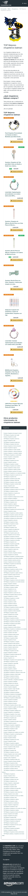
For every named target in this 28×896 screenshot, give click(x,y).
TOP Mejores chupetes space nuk (11, 532)
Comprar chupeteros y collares (11, 636)
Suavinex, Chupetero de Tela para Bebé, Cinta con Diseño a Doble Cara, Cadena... (13, 164)
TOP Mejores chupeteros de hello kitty (12, 563)
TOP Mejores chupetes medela (11, 587)
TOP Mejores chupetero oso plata (11, 755)
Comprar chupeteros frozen (10, 639)
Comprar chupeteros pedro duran (11, 634)
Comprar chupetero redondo (10, 583)
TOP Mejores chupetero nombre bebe (12, 484)
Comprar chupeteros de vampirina (11, 505)
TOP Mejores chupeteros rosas (11, 661)
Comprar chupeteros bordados (11, 699)
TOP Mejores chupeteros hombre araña (13, 764)
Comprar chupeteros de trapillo (11, 813)
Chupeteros (15, 9)
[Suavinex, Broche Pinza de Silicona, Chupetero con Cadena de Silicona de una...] (14, 243)
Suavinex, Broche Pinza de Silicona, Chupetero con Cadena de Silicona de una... (14, 252)
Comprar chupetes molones (10, 719)
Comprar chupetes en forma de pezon (12, 446)
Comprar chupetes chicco (9, 775)
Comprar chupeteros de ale (10, 507)
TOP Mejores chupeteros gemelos (11, 677)
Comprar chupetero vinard (10, 525)
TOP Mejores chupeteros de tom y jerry (13, 824)
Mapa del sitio (14, 893)
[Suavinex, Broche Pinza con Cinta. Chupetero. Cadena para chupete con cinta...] (14, 273)
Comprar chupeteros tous (9, 665)
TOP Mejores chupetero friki (10, 784)
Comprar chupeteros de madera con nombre (14, 732)
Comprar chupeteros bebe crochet (11, 571)
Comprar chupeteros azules (10, 436)
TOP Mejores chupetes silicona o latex (12, 705)
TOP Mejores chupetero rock (10, 502)
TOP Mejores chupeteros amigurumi (12, 821)
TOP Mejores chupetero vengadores (12, 725)
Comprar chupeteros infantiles (10, 681)
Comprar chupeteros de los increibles (12, 561)
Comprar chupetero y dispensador (11, 783)
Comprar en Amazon (17, 141)
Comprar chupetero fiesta (9, 730)
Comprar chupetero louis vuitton (11, 793)
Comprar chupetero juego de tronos (12, 574)
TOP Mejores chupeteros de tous (11, 460)
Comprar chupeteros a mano (10, 590)
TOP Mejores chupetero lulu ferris (11, 444)
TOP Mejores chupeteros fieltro (11, 638)
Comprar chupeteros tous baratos (11, 609)
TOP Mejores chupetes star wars (11, 779)
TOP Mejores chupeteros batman (11, 676)
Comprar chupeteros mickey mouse (12, 467)
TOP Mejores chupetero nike (10, 797)
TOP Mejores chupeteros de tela (11, 650)
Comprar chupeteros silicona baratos (12, 610)
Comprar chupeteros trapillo (10, 735)
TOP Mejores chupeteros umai (11, 777)
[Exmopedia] (6, 3)
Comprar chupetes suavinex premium (12, 560)
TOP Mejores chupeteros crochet (11, 585)
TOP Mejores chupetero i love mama (12, 714)
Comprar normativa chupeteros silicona (12, 552)
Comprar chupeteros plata (10, 600)
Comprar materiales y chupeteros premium (13, 679)
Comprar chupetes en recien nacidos (12, 449)
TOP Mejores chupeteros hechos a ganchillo (14, 607)
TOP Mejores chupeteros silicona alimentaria (14, 831)
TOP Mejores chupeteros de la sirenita (12, 819)
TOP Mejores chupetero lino (10, 476)
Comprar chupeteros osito (9, 748)
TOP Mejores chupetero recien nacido (12, 482)
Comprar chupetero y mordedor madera (13, 453)
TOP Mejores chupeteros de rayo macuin (13, 516)
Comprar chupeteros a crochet (11, 596)
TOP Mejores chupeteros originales (12, 726)
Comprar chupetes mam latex (10, 632)
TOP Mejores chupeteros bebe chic (12, 759)
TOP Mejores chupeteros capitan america (13, 572)
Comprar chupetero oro (9, 657)
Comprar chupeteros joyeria (10, 723)
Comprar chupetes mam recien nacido (12, 754)
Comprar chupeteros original (10, 503)
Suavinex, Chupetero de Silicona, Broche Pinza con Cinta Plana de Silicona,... (14, 223)
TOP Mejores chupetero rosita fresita (12, 674)
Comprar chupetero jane (9, 485)
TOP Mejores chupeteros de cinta (11, 739)
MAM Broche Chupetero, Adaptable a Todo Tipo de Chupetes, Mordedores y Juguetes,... (12, 373)
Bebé (9, 9)
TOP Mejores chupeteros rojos (11, 806)
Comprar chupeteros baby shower (11, 746)
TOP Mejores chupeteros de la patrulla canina (14, 659)
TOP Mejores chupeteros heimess (11, 536)
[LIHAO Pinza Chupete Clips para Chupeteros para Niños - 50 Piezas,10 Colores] (14, 393)
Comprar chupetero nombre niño (11, 630)
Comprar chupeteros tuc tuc (10, 589)
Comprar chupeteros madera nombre (12, 469)
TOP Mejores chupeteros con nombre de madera (15, 808)
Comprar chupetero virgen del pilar (11, 688)
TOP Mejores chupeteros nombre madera (13, 513)
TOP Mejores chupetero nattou (11, 545)
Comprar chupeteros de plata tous (11, 529)
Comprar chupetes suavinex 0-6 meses (12, 471)
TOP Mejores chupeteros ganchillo (11, 543)
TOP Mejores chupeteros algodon (11, 743)
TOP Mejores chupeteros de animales (12, 715)
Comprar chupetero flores (9, 826)
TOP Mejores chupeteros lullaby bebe (12, 697)
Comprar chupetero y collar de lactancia (13, 451)
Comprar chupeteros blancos (10, 648)
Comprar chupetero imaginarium (11, 804)
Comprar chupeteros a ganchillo (11, 663)
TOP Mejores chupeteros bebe (11, 763)
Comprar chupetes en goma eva (11, 549)
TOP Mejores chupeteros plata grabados (13, 744)
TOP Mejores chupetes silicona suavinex (13, 594)
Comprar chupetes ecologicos (10, 498)
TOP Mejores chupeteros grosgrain (12, 828)
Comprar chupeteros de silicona (11, 683)
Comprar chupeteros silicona (10, 603)
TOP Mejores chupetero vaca (10, 656)
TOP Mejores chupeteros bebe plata (12, 621)
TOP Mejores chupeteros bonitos (11, 618)
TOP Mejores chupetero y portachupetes (13, 734)
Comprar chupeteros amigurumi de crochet (13, 496)
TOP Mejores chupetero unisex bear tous (13, 792)
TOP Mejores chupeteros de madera (12, 465)
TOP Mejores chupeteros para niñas (12, 478)
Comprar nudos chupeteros (10, 757)
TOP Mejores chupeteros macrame (12, 547)
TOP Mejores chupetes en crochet (11, 598)
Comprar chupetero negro (9, 551)
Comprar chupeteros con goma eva (12, 493)
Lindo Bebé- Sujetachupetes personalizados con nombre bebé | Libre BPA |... (13, 194)
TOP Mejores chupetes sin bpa (11, 522)
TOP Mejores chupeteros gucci (11, 822)
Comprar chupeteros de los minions (12, 534)
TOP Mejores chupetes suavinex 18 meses (13, 514)
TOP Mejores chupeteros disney (11, 487)
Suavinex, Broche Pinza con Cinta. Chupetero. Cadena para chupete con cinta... (13, 282)
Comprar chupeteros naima (10, 511)
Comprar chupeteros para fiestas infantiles (13, 558)
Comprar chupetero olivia (9, 458)
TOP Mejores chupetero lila (10, 750)
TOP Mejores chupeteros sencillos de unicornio (14, 619)
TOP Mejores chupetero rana (10, 578)
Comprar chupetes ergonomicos (11, 647)
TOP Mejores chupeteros (9, 773)
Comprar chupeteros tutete (10, 741)
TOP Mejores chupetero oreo (10, 527)
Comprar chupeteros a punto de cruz (12, 592)
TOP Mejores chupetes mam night (11, 435)
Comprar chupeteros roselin (10, 601)
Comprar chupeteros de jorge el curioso (13, 433)
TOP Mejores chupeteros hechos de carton (13, 812)
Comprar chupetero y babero (10, 668)
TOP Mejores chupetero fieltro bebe (12, 766)
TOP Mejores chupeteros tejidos (11, 790)
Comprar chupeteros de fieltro (10, 605)
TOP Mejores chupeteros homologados (12, 694)
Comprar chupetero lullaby (10, 625)
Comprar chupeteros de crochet (11, 614)
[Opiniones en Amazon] (14, 401)
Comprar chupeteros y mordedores (12, 712)
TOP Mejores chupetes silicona (11, 768)
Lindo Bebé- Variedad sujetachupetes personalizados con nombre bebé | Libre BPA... (13, 342)
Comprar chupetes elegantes (10, 686)
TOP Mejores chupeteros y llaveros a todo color (14, 672)
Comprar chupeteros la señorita (11, 554)
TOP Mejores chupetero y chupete (11, 641)
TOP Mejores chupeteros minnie (11, 523)
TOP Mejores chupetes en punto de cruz (13, 475)
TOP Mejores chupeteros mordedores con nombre (15, 629)
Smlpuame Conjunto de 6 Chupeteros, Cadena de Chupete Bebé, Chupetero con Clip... (13, 312)
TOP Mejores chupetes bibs (10, 817)
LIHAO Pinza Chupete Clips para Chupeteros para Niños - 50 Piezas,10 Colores (14, 405)
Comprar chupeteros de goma (10, 815)
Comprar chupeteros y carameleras (12, 576)
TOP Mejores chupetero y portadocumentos (14, 556)
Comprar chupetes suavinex (10, 462)
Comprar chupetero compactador (11, 456)
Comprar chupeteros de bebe (10, 616)
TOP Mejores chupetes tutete (10, 786)
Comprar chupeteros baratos (10, 703)
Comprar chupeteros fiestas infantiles (12, 761)
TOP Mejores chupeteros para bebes (12, 623)
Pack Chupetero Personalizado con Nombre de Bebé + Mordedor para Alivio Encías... (13, 134)
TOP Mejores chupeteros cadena (11, 799)
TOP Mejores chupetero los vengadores (13, 538)
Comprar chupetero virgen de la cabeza (13, 645)
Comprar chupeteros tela (9, 494)
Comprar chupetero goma (9, 565)
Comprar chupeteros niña (9, 440)
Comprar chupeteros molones (10, 830)
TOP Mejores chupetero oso (10, 542)
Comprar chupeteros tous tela (10, 567)
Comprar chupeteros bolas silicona (11, 643)
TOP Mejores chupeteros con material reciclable (14, 473)
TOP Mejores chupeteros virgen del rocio (13, 670)
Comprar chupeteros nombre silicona (12, 627)
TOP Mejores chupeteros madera (11, 810)
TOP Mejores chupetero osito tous (11, 438)
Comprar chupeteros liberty (10, 737)
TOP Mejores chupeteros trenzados (12, 540)
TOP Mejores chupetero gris (10, 717)
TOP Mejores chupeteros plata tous (12, 442)
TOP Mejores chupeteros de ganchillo (12, 788)
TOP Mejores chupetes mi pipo (11, 728)
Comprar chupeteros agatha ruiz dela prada (14, 706)
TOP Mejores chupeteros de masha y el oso (14, 500)
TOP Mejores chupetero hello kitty (11, 480)
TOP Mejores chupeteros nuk (10, 781)
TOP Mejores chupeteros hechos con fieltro (13, 795)
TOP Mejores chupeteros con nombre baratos (14, 581)
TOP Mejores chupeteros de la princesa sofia (14, 509)
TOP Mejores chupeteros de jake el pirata (13, 721)
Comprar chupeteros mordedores (11, 802)
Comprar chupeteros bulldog (10, 708)
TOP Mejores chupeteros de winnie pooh (13, 518)
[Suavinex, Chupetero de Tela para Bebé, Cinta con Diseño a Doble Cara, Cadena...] (14, 154)
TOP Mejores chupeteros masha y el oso (13, 569)
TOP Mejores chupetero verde (10, 801)
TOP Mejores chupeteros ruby (10, 690)
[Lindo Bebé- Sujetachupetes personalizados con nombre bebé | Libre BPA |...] (14, 184)
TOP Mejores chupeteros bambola (11, 692)
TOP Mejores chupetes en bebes (11, 685)
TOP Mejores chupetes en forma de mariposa (14, 580)
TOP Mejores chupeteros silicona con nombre (14, 489)
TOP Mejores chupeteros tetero (11, 491)
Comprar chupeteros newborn (10, 652)
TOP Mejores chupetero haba (10, 612)
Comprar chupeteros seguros (10, 447)
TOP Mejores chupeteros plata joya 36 (12, 654)
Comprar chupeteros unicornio (10, 520)
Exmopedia (3, 9)
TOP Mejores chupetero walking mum (12, 710)
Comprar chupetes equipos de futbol (12, 696)
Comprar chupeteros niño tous (10, 701)
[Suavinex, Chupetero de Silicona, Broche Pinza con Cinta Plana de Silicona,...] (14, 213)
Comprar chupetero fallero (10, 667)
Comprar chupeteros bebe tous (11, 531)
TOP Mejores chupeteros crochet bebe (12, 455)
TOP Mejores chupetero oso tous (11, 752)
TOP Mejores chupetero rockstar (11, 464)
